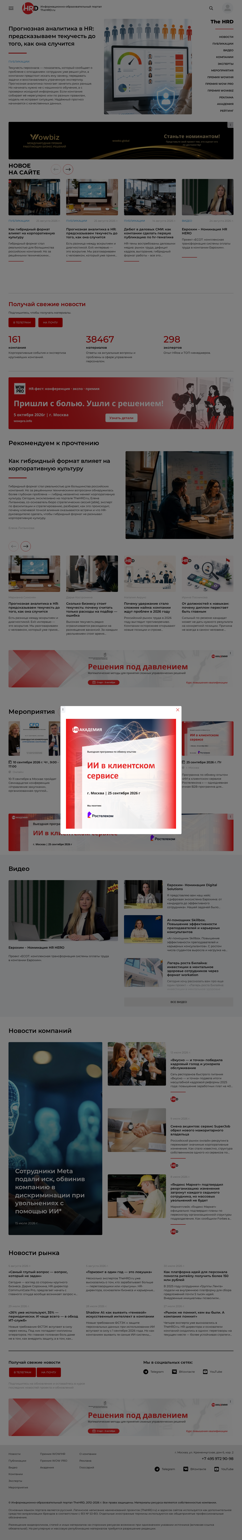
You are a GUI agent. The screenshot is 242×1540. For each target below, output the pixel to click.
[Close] (177, 709)
